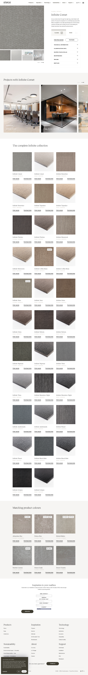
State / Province (44, 603)
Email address (44, 593)
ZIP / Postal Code (44, 599)
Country (44, 607)
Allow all (24, 671)
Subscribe (27, 611)
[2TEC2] (7, 3)
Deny (19, 671)
